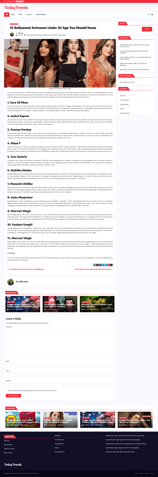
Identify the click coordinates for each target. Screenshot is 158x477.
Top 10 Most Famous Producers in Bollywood (26, 269)
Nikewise (20, 33)
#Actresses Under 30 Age (34, 35)
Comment (9, 327)
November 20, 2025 (126, 425)
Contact (29, 14)
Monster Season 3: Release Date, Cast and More (97, 305)
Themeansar (35, 473)
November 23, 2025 (14, 425)
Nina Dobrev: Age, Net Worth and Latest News (134, 69)
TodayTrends (16, 7)
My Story (7, 440)
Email (8, 371)
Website (8, 381)
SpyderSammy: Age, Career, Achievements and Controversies (22, 421)
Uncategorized (125, 113)
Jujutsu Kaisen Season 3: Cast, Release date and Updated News (22, 305)
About (20, 14)
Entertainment (41, 14)
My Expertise (8, 444)
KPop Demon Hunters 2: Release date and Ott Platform (59, 305)
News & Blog (8, 453)
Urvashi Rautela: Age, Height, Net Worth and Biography (58, 421)
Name (8, 361)
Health (122, 109)
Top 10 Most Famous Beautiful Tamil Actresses (93, 269)
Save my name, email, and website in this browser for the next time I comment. (32, 390)
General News (124, 104)
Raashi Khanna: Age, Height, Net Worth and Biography (134, 421)
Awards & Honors (9, 448)
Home (13, 14)
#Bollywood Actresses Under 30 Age (54, 35)
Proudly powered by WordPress (12, 473)
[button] (149, 14)
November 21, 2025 (88, 425)
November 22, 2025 (51, 425)
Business (123, 95)
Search (122, 23)
